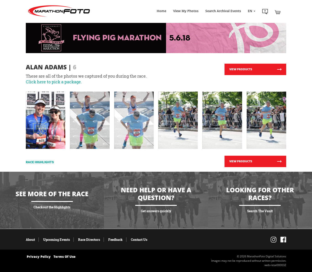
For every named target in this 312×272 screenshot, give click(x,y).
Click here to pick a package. (54, 81)
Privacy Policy (39, 256)
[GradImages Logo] (59, 17)
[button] (265, 12)
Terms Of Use (64, 256)
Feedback (115, 239)
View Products (240, 69)
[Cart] (277, 12)
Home (161, 11)
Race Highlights (40, 162)
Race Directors (89, 239)
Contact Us (139, 239)
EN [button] (250, 11)
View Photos (185, 11)
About (30, 239)
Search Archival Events (223, 11)
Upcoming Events (56, 239)
